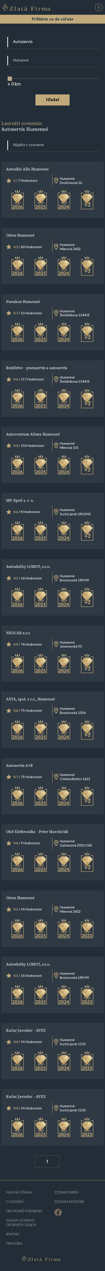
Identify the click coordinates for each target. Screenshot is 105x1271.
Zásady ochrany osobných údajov (21, 1222)
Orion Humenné (20, 235)
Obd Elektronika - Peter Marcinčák (37, 831)
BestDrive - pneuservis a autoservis (36, 367)
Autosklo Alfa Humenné (27, 169)
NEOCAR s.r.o (18, 633)
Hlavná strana (19, 1192)
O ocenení (14, 1201)
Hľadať (52, 100)
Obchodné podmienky (24, 1211)
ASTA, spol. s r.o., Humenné (30, 699)
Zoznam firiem (66, 1192)
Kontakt (13, 1234)
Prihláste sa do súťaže (53, 19)
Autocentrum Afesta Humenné (33, 434)
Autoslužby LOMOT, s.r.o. (28, 566)
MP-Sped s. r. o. (20, 500)
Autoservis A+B (19, 765)
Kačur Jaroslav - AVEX (26, 1030)
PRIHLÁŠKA (14, 1243)
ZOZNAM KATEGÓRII (69, 1201)
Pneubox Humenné (23, 301)
